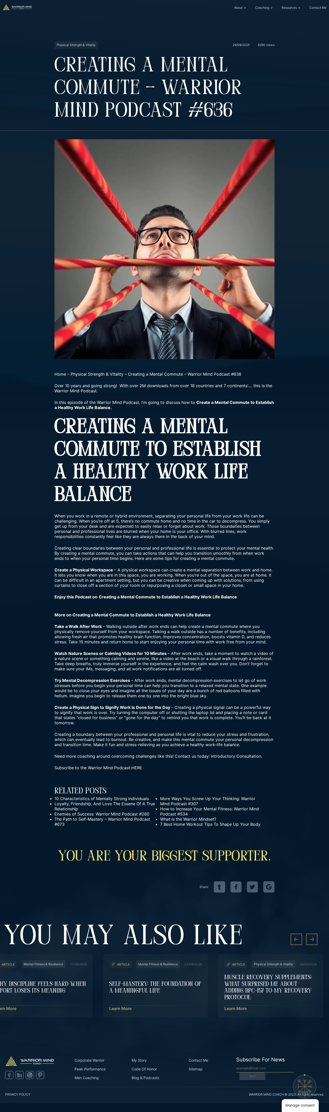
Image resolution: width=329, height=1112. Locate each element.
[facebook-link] (236, 887)
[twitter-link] (252, 887)
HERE (136, 767)
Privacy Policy (17, 1094)
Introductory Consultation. (236, 756)
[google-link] (269, 887)
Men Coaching (87, 1078)
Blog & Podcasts (145, 1078)
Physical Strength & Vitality (97, 374)
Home (60, 374)
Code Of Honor (144, 1069)
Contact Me (317, 8)
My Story (139, 1060)
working (164, 575)
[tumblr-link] (219, 887)
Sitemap (196, 1069)
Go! (252, 1076)
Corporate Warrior (89, 1060)
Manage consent (300, 1105)
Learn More (120, 1008)
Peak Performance (90, 1069)
